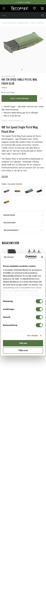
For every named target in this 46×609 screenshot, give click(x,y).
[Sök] (43, 15)
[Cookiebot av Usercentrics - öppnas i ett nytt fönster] (27, 257)
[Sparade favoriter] (34, 8)
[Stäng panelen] (42, 257)
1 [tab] (21, 69)
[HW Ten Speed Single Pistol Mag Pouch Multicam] (17, 191)
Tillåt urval (23, 350)
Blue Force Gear (8, 76)
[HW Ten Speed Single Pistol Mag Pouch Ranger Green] (28, 191)
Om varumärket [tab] (11, 230)
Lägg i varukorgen (19, 98)
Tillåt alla (23, 343)
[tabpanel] (23, 50)
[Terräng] (19, 8)
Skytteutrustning (9, 23)
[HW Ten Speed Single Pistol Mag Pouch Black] (39, 191)
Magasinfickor (23, 23)
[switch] (39, 309)
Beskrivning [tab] (9, 215)
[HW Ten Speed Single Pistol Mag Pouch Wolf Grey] (7, 191)
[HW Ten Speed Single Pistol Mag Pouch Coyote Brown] (7, 202)
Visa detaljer (32, 335)
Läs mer (5, 176)
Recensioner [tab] (9, 222)
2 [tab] (24, 69)
